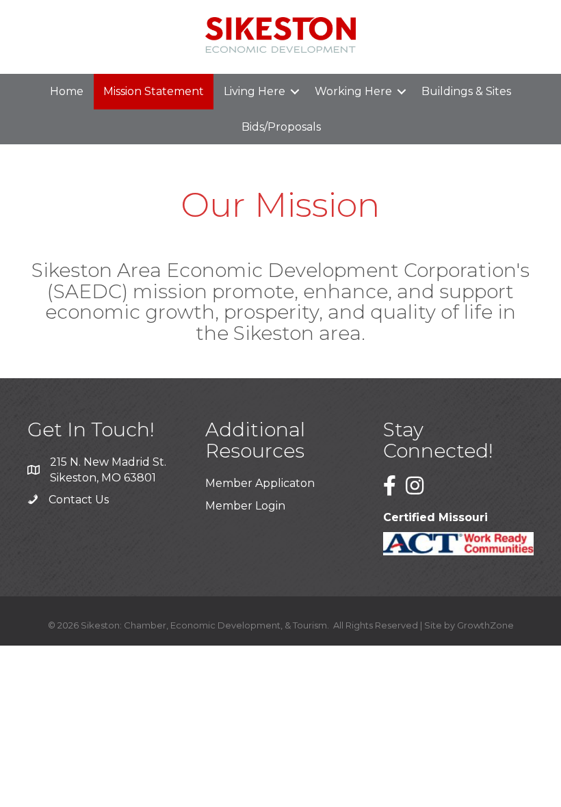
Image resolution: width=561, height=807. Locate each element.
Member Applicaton (260, 483)
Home (66, 91)
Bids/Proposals (281, 126)
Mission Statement (153, 91)
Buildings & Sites (466, 91)
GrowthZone (485, 625)
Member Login (245, 505)
